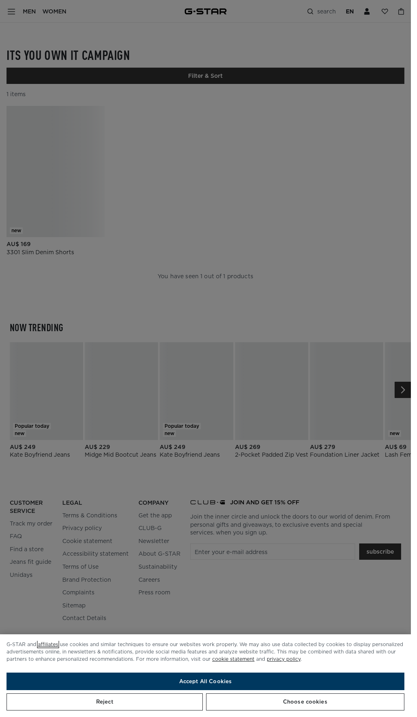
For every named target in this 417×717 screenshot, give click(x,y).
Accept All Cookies (205, 681)
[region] (205, 675)
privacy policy (284, 659)
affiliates (48, 644)
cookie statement (233, 659)
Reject (104, 702)
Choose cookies (305, 702)
